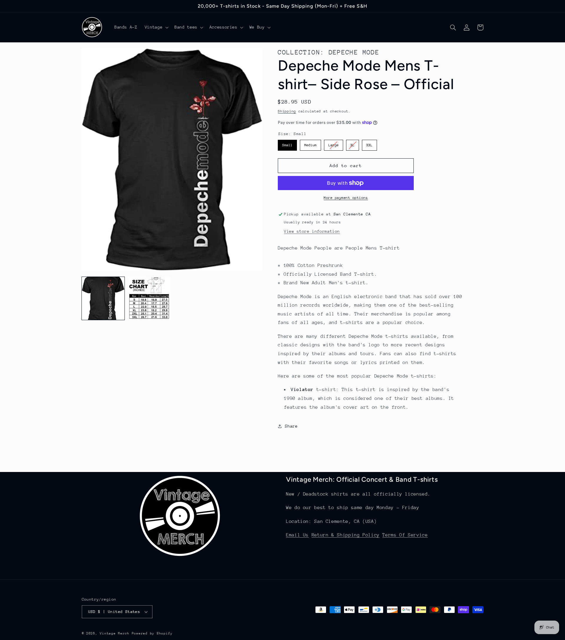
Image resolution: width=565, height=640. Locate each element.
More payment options (346, 198)
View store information (312, 231)
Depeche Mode (354, 52)
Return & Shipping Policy (346, 535)
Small (287, 143)
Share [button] (291, 426)
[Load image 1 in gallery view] (103, 298)
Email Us (297, 535)
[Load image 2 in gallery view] (149, 298)
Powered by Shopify (152, 633)
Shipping (287, 111)
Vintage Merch (114, 633)
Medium (310, 143)
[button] (156, 27)
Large (334, 143)
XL (352, 143)
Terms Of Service (405, 535)
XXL (369, 143)
